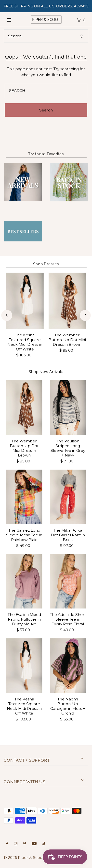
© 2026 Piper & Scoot (24, 857)
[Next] (85, 315)
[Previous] (6, 315)
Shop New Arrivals (46, 371)
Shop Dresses (46, 264)
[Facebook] (7, 844)
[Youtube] (34, 844)
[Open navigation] (13, 19)
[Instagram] (15, 844)
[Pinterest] (24, 844)
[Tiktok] (43, 844)
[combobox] (46, 36)
